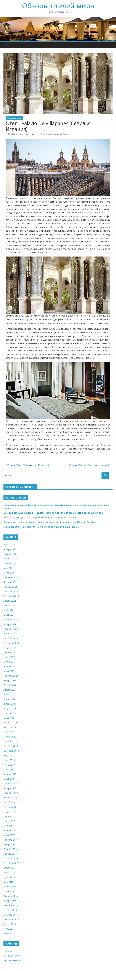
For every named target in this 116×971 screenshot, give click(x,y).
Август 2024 (9, 600)
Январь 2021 (9, 703)
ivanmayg (26, 134)
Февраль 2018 (10, 783)
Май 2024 (8, 610)
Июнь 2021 (9, 694)
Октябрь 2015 (10, 914)
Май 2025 (8, 568)
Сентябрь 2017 (11, 806)
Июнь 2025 (9, 563)
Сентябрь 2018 (11, 750)
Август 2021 (9, 689)
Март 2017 (8, 835)
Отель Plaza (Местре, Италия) (91, 465)
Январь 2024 (9, 624)
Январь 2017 (9, 844)
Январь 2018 (9, 788)
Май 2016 (8, 881)
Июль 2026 (9, 544)
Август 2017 (9, 811)
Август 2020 (9, 708)
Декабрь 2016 (10, 849)
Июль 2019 (9, 732)
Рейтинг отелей (11, 960)
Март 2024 (8, 614)
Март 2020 (8, 717)
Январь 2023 (9, 680)
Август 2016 (9, 867)
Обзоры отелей (14, 118)
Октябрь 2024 (10, 591)
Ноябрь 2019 (10, 722)
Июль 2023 (9, 652)
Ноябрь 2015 (10, 910)
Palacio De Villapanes (43, 134)
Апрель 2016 (9, 886)
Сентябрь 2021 (11, 685)
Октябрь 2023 (10, 638)
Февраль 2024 (10, 619)
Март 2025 (8, 572)
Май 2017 (8, 825)
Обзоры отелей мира (58, 5)
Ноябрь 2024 (10, 586)
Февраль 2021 (10, 699)
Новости (7, 951)
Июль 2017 (9, 816)
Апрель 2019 (9, 736)
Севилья (67, 134)
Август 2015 (9, 924)
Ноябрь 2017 (10, 797)
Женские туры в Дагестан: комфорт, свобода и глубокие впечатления (39, 517)
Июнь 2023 (9, 657)
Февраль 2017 (10, 839)
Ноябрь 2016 (10, 853)
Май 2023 (8, 661)
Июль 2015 (9, 928)
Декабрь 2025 (10, 553)
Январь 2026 (9, 549)
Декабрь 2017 (10, 792)
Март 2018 (8, 778)
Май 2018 (8, 769)
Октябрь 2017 (10, 802)
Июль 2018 (9, 760)
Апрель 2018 (9, 774)
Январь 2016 (9, 900)
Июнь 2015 (9, 933)
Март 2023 (8, 671)
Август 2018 (9, 755)
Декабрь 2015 (10, 905)
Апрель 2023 (9, 666)
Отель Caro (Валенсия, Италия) (26, 465)
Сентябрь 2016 (11, 863)
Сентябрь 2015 (11, 919)
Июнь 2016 (9, 877)
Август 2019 (9, 727)
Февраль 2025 (10, 577)
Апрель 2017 (9, 830)
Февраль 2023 (10, 675)
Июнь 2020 (9, 713)
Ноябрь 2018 (10, 741)
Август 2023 (9, 647)
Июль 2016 (9, 872)
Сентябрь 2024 (11, 596)
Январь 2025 (9, 582)
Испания (58, 134)
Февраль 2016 (10, 896)
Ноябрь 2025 (10, 558)
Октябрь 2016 (10, 858)
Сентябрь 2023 (11, 642)
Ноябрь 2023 (10, 633)
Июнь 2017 (9, 821)
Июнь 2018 (9, 764)
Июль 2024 (9, 605)
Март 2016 (8, 891)
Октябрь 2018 (10, 746)
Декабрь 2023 (10, 628)
